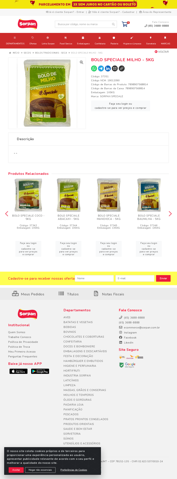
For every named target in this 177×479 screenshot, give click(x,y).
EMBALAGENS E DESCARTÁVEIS (85, 351)
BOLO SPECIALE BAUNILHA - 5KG (148, 217)
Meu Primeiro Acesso (22, 351)
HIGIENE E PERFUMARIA (79, 366)
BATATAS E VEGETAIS (78, 322)
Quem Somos (16, 332)
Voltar (163, 52)
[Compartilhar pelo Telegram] (101, 68)
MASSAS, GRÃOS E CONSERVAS (84, 390)
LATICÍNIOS (71, 380)
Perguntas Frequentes (22, 356)
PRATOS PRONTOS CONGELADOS (85, 419)
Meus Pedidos (32, 294)
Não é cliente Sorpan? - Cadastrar (113, 12)
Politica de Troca (19, 347)
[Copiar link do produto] (122, 68)
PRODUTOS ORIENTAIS (78, 424)
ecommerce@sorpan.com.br (141, 327)
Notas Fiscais (112, 294)
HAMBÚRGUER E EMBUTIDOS (83, 361)
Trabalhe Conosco (19, 337)
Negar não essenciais (40, 470)
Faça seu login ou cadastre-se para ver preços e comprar (120, 106)
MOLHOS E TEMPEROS (78, 395)
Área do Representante (157, 12)
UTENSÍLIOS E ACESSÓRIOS (81, 443)
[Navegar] (7, 214)
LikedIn (128, 342)
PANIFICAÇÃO (72, 409)
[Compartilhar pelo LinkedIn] (108, 68)
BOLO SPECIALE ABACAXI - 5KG (68, 217)
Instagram (130, 332)
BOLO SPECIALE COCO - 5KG (28, 217)
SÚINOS (68, 438)
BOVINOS (69, 332)
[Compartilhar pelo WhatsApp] (94, 68)
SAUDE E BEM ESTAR (77, 429)
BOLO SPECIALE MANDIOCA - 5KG (109, 217)
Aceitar (16, 470)
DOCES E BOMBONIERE (79, 346)
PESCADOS (70, 414)
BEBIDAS (69, 327)
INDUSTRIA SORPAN (77, 375)
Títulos (72, 294)
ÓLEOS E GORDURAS (77, 400)
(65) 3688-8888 (129, 322)
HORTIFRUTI (71, 370)
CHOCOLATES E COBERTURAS (83, 337)
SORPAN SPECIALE (111, 96)
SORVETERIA (72, 434)
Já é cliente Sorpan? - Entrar (66, 12)
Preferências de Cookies (73, 470)
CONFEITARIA (72, 341)
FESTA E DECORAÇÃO (78, 356)
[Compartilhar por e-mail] (115, 68)
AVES (67, 317)
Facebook (130, 337)
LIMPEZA (69, 385)
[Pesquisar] (113, 24)
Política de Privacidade (23, 342)
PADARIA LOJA (73, 404)
